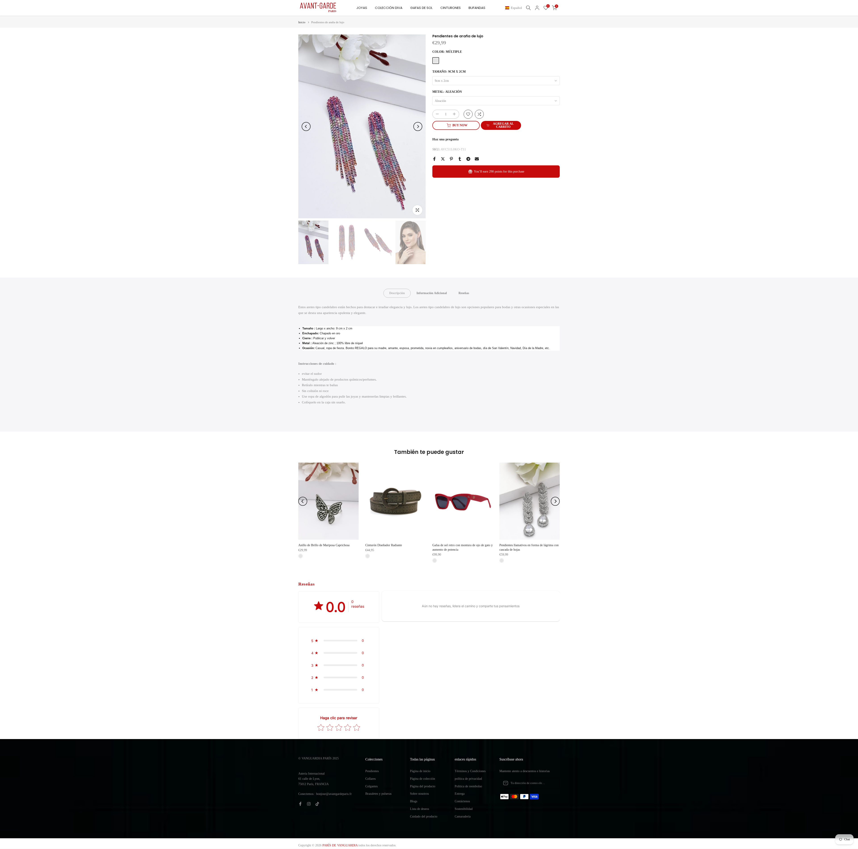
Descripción (397, 293)
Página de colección (422, 778)
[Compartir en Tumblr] (460, 159)
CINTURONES (450, 7)
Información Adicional (431, 293)
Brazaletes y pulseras (378, 793)
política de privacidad (468, 778)
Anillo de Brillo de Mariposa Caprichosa (323, 545)
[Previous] (306, 126)
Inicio (301, 22)
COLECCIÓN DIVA (388, 7)
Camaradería (463, 816)
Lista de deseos (419, 809)
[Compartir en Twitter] (443, 159)
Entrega (460, 793)
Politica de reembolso (468, 786)
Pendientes (372, 771)
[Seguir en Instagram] (309, 804)
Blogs (413, 801)
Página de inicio (420, 771)
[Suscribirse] (551, 783)
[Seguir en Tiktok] (317, 804)
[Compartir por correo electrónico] (477, 159)
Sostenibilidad (464, 809)
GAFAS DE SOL (421, 7)
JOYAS (361, 7)
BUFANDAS (477, 7)
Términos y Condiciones (470, 771)
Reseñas (463, 293)
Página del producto (422, 786)
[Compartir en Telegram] (468, 159)
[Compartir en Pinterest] (451, 159)
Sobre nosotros (419, 793)
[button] (514, 8)
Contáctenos (462, 801)
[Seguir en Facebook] (300, 804)
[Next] (417, 126)
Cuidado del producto (423, 816)
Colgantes (371, 786)
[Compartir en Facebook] (434, 159)
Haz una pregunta (445, 139)
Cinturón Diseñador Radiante (383, 545)
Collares (370, 778)
